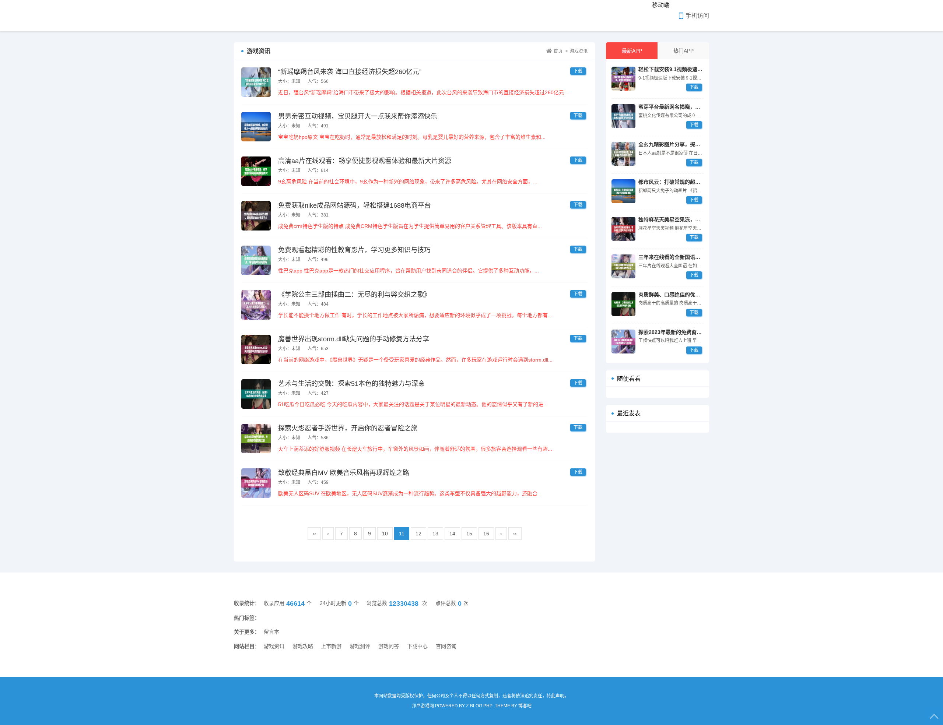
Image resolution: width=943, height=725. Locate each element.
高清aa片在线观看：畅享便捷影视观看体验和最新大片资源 (364, 161)
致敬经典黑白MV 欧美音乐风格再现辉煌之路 (343, 472)
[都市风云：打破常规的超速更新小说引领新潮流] (623, 191)
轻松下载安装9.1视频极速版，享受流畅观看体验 (693, 69)
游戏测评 (360, 646)
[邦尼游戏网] (264, 15)
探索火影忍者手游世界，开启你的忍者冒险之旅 (347, 428)
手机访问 (697, 16)
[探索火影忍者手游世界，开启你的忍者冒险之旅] (256, 438)
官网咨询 (446, 646)
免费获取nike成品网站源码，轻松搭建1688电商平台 (354, 205)
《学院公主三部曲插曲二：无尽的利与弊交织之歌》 (354, 294)
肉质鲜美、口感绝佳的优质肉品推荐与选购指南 (692, 295)
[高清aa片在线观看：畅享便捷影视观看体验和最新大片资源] (256, 171)
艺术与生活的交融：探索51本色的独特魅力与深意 (351, 383)
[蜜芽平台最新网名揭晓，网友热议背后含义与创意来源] (623, 116)
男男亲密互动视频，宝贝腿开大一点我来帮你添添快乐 (357, 116)
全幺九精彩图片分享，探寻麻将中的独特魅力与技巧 (697, 144)
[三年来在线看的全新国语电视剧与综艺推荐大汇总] (623, 266)
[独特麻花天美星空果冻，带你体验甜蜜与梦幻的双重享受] (623, 229)
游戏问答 (388, 646)
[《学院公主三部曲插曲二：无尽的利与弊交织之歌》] (256, 305)
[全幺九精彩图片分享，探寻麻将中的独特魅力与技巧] (623, 154)
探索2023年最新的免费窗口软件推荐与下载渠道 (693, 332)
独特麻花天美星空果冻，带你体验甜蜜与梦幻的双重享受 (702, 219)
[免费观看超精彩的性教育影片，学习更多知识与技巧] (256, 260)
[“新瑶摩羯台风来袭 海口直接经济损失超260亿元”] (256, 82)
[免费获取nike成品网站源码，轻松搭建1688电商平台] (256, 215)
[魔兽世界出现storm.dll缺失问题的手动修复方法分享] (256, 349)
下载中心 (417, 646)
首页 (558, 51)
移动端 (661, 5)
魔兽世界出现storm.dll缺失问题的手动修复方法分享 (353, 339)
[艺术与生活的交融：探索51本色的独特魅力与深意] (256, 394)
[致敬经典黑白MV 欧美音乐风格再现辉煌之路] (256, 483)
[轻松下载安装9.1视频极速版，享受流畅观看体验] (623, 79)
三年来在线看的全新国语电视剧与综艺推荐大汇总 (695, 257)
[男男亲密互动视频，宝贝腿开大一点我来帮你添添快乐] (256, 126)
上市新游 (331, 646)
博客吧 (525, 705)
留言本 (271, 632)
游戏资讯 (579, 51)
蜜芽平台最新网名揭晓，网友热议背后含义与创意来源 (700, 107)
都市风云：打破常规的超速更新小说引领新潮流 (692, 182)
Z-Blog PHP (479, 705)
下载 (694, 87)
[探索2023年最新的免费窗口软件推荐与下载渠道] (623, 341)
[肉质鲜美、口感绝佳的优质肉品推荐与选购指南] (623, 304)
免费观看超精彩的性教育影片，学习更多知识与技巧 (354, 250)
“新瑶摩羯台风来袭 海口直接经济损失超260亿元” (349, 71)
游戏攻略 (302, 646)
